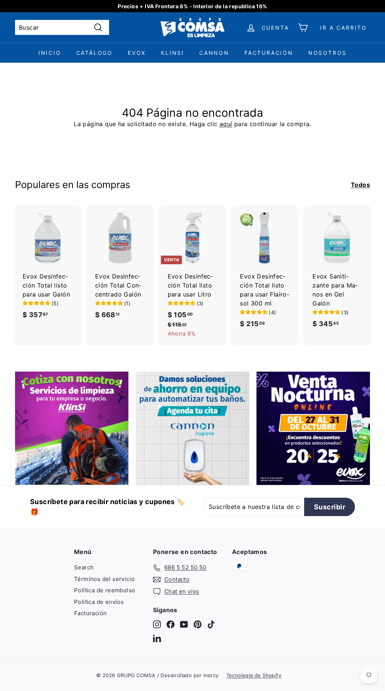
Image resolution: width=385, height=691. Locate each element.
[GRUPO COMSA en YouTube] (184, 624)
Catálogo (94, 53)
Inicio (49, 53)
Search (84, 567)
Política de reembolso (104, 590)
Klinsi (172, 53)
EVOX (137, 53)
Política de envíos (99, 601)
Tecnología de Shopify (253, 675)
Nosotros (327, 53)
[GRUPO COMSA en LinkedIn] (157, 638)
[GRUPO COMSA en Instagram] (157, 624)
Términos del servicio (104, 579)
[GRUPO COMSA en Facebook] (170, 624)
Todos (360, 184)
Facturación (268, 53)
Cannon (214, 53)
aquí (226, 124)
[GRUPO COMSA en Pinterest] (198, 624)
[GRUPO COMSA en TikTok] (211, 624)
